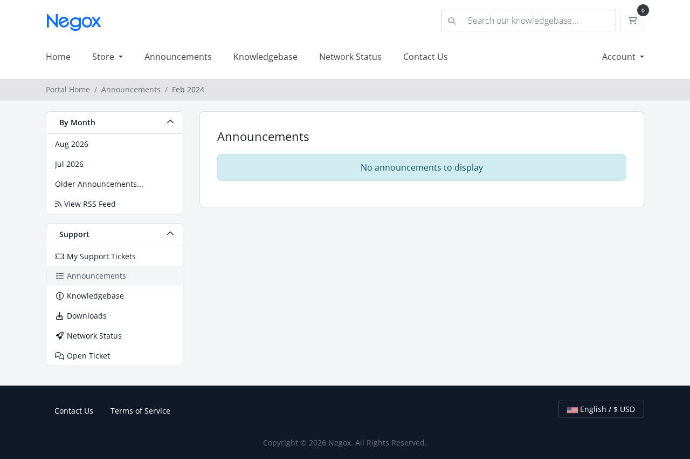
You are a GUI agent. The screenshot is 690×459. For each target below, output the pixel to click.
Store (104, 57)
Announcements (178, 57)
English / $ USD (606, 409)
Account (620, 57)
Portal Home (68, 89)
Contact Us (425, 57)
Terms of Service (140, 411)
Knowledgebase (265, 57)
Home (58, 57)
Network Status (350, 57)
